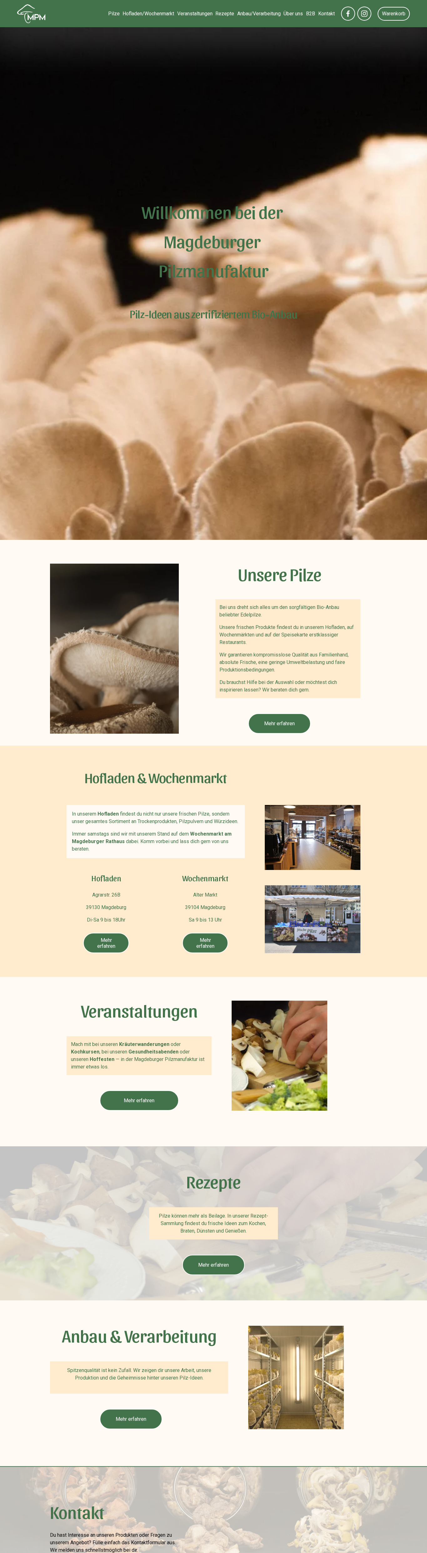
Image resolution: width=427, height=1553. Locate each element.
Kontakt (326, 14)
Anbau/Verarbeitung (259, 14)
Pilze (114, 14)
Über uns (293, 14)
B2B (310, 14)
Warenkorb (393, 14)
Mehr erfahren (279, 723)
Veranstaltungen (195, 14)
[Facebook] (348, 14)
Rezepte (224, 14)
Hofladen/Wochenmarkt (148, 14)
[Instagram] (364, 14)
